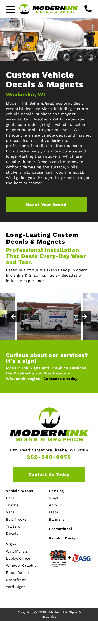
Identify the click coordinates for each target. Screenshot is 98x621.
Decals (12, 533)
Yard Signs (16, 587)
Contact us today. (61, 378)
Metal (54, 512)
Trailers (13, 526)
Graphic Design (63, 538)
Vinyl (54, 498)
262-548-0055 (49, 457)
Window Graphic (21, 565)
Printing (56, 491)
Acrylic (55, 505)
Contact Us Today (49, 474)
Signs (11, 544)
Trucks (12, 505)
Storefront (16, 580)
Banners (56, 519)
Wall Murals (17, 551)
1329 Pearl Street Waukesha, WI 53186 (49, 450)
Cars (10, 498)
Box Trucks (16, 519)
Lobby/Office (18, 558)
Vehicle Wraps (19, 491)
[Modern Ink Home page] (49, 9)
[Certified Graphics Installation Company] (70, 558)
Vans (10, 512)
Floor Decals (18, 573)
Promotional (60, 529)
